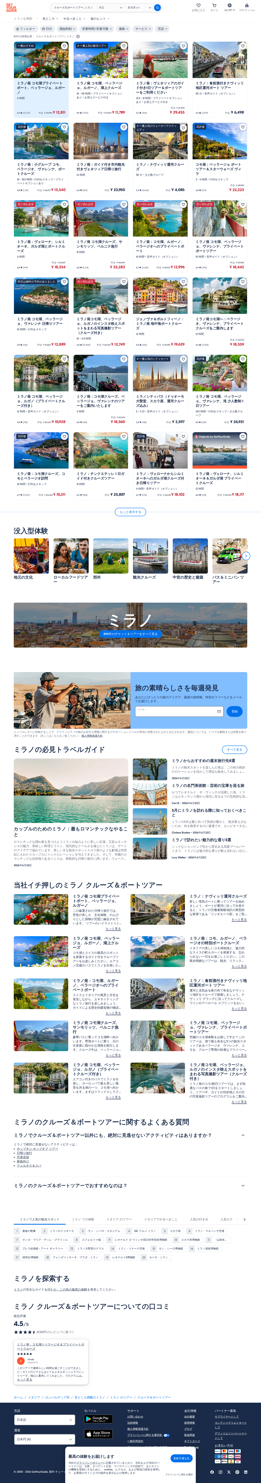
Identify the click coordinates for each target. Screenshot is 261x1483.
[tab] (40, 1219)
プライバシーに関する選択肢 (145, 1435)
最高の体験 (79, 1289)
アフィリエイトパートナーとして (231, 1436)
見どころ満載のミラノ (90, 1397)
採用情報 (189, 1422)
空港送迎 (23, 1157)
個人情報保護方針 (92, 735)
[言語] (230, 5)
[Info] (78, 36)
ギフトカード (192, 1441)
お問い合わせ (135, 1416)
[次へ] (246, 556)
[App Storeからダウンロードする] (98, 1434)
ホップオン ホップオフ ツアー (37, 1149)
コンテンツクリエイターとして (231, 1425)
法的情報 (132, 1422)
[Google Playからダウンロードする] (98, 1420)
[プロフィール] (247, 5)
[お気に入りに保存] (64, 45)
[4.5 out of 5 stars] (25, 1332)
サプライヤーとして (227, 1416)
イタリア (34, 1397)
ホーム (18, 1397)
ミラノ (18, 1289)
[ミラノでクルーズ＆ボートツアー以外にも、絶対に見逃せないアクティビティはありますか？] (243, 1135)
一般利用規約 (135, 1441)
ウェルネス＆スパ (29, 1165)
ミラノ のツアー (121, 1397)
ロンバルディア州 (57, 1397)
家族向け (23, 1161)
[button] (41, 80)
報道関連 (189, 1435)
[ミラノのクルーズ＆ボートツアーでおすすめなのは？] (243, 1185)
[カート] (214, 5)
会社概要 (189, 1416)
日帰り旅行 (24, 1153)
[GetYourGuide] (11, 8)
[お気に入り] (198, 5)
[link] (41, 80)
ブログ (188, 1429)
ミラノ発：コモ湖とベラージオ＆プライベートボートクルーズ (50, 1346)
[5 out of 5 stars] (51, 1354)
